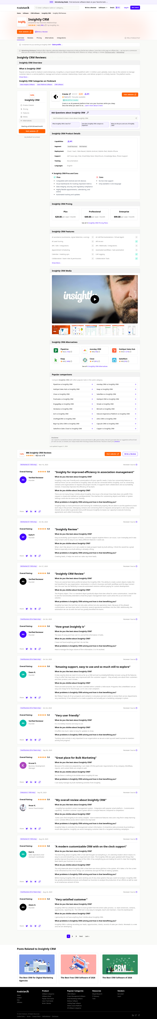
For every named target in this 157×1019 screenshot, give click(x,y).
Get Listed (120, 994)
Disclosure (55, 1016)
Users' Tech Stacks (47, 1001)
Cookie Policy (21, 1016)
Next (81, 936)
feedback (117, 441)
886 (42, 25)
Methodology (120, 52)
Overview (20, 38)
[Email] (35, 511)
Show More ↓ (23, 77)
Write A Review (46, 1003)
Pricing (39, 38)
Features (26, 113)
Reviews (30, 38)
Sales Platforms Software (44, 84)
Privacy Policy (36, 1016)
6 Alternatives (97, 366)
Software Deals (46, 996)
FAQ (18, 1000)
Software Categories (48, 994)
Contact (19, 998)
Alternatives (49, 38)
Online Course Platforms (74, 1006)
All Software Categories (74, 1008)
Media (25, 117)
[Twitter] (27, 511)
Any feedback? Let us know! (32, 137)
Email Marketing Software (75, 999)
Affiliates (19, 1002)
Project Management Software (76, 996)
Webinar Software (72, 1001)
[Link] (39, 511)
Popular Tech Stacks (48, 999)
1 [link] (68, 936)
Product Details (28, 105)
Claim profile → (57, 45)
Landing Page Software (74, 1003)
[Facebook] (139, 1015)
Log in (126, 8)
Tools (93, 999)
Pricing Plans (98, 223)
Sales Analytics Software (27, 84)
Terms (28, 1016)
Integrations (61, 38)
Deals (115, 8)
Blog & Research (97, 994)
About (19, 995)
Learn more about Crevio (94, 106)
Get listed (135, 7)
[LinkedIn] (31, 511)
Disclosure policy (110, 52)
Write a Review (90, 8)
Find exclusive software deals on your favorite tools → (88, 2)
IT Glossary (95, 996)
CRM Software (59, 84)
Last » (87, 936)
